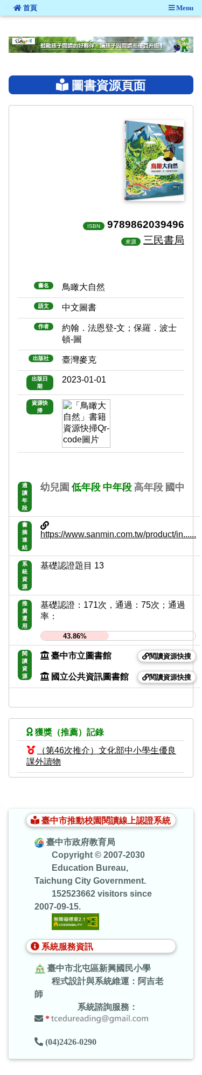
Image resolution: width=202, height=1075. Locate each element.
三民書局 (163, 240)
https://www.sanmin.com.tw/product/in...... (118, 534)
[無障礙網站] (75, 921)
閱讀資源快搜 (170, 656)
